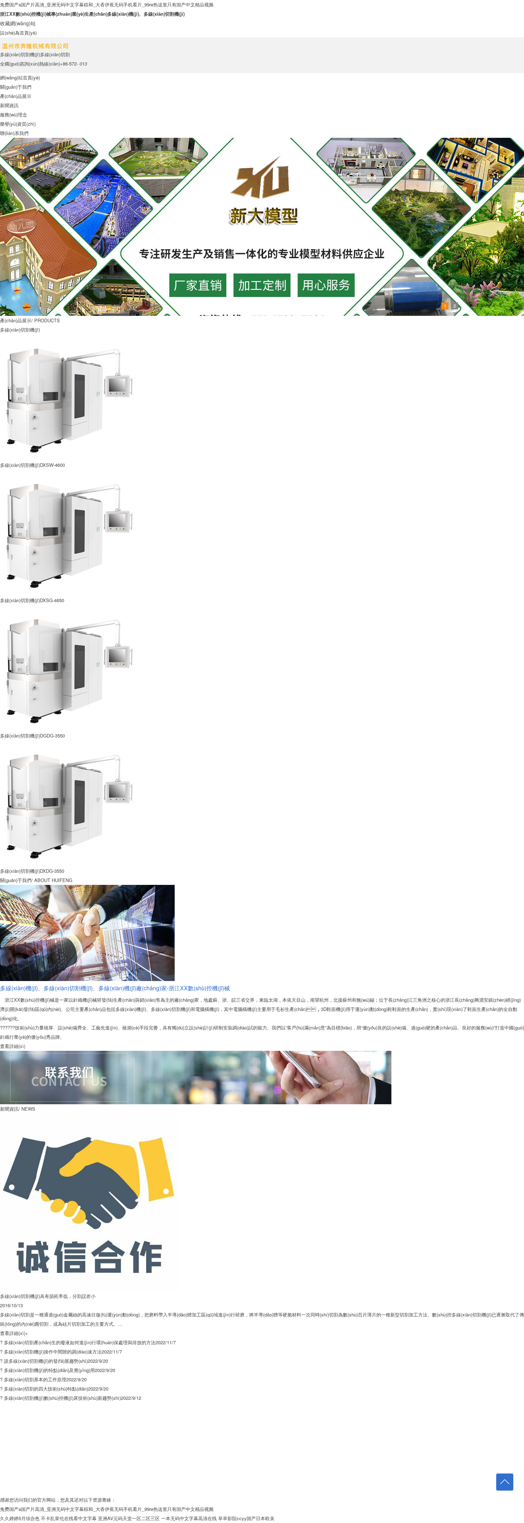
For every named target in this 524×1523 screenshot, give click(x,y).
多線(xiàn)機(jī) (123, 13)
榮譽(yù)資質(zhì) (18, 123)
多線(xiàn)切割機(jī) (164, 13)
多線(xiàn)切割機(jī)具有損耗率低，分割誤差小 (48, 1296)
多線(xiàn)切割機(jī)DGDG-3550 (32, 735)
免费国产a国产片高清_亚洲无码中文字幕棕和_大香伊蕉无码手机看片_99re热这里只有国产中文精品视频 (107, 4)
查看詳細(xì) (12, 1046)
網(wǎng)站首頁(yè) (20, 77)
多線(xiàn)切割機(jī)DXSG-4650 (32, 600)
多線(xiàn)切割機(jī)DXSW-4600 (32, 464)
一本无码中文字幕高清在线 (189, 1518)
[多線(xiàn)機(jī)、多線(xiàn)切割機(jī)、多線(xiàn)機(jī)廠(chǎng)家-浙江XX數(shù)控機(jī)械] (195, 1055)
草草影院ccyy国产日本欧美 (246, 1518)
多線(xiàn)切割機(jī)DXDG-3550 (32, 870)
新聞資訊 (9, 105)
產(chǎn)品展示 (15, 96)
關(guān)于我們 (15, 86)
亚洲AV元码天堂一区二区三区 (129, 1518)
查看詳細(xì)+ (14, 1333)
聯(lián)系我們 (14, 133)
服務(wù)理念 (13, 114)
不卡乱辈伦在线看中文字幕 (69, 1518)
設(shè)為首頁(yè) (18, 32)
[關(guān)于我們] (87, 889)
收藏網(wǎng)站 (18, 23)
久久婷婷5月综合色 (20, 1518)
